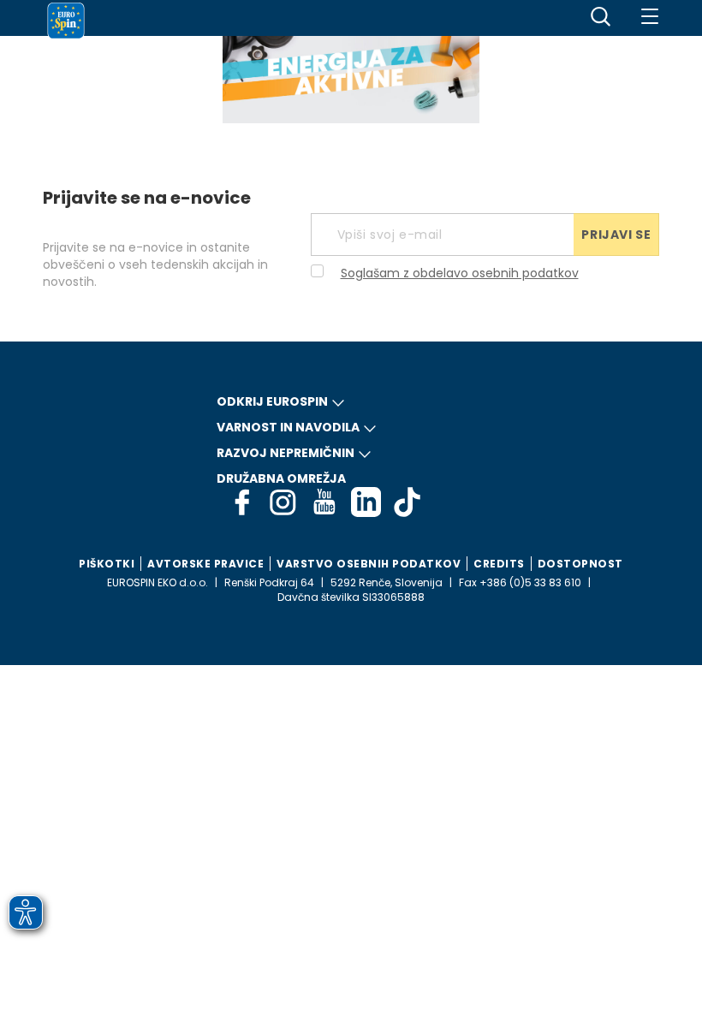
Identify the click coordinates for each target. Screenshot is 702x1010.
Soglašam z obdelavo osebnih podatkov (460, 273)
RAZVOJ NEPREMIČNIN (285, 452)
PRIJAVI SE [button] (616, 234)
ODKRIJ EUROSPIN (272, 401)
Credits (499, 563)
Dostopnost (580, 563)
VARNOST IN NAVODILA (288, 427)
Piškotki (106, 563)
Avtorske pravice (205, 563)
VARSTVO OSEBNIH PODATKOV (369, 563)
